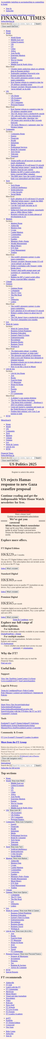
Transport (14, 156)
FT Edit (9, 985)
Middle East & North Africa (21, 64)
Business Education (18, 333)
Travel (13, 391)
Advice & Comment (18, 967)
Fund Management (18, 250)
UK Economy (16, 98)
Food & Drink (16, 380)
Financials (15, 138)
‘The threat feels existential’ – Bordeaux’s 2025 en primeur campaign (27, 403)
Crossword (10, 1025)
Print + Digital (15, 634)
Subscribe (9, 11)
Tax (12, 963)
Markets (9, 219)
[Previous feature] (1, 417)
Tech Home (15, 185)
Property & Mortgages (19, 956)
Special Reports (12, 972)
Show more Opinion (20, 892)
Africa (13, 51)
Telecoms (14, 154)
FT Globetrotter (17, 393)
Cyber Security (16, 192)
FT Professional (7, 643)
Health (13, 140)
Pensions (14, 961)
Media (13, 145)
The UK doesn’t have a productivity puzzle (27, 114)
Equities (14, 239)
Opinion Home (16, 288)
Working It (15, 346)
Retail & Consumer (18, 149)
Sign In (9, 8)
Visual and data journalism (16, 996)
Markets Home (16, 223)
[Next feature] (45, 417)
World (8, 33)
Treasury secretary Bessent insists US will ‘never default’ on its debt (27, 88)
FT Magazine (16, 382)
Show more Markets (20, 858)
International (6, 763)
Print (8, 634)
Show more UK (15, 810)
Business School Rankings (21, 331)
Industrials (15, 143)
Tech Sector (15, 152)
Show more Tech (17, 847)
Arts (12, 376)
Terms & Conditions (20, 620)
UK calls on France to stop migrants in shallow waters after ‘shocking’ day (26, 117)
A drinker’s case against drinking (23, 398)
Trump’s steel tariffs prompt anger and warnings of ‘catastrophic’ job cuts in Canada (25, 272)
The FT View (16, 293)
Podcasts (9, 1003)
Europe (13, 58)
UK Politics (15, 100)
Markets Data (16, 228)
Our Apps (9, 1027)
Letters (13, 302)
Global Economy (17, 42)
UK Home (15, 96)
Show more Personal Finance (30, 954)
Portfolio (9, 1020)
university (17, 648)
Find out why (6, 663)
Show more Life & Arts (24, 931)
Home (8, 31)
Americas (14, 62)
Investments (15, 959)
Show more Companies (24, 822)
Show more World (18, 781)
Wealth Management (19, 243)
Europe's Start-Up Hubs (20, 335)
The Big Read (16, 295)
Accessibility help (8, 2)
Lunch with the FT (13, 987)
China (13, 49)
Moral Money (16, 246)
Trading (14, 252)
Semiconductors (17, 190)
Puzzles (14, 389)
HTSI (8, 416)
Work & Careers (12, 324)
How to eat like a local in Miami (23, 367)
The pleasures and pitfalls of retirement (26, 355)
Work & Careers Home (20, 329)
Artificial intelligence (19, 187)
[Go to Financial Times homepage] (23, 19)
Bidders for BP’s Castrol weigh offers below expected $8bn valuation (25, 173)
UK (12, 44)
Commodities (16, 234)
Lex (12, 297)
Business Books (17, 342)
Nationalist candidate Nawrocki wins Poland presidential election (25, 74)
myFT (8, 1018)
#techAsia (10, 991)
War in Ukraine (17, 60)
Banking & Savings (18, 965)
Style (13, 387)
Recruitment (15, 340)
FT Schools (10, 1007)
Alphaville (15, 226)
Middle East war (17, 40)
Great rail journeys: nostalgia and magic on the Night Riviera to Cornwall (27, 408)
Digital (3, 634)
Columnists (15, 290)
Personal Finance (17, 105)
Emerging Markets (18, 55)
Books (13, 378)
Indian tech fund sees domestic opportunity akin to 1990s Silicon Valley (27, 211)
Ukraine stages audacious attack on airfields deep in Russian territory (28, 70)
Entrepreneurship (17, 337)
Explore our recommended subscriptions (23, 516)
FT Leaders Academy (14, 1014)
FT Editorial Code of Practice (29, 756)
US (12, 46)
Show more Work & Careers (29, 911)
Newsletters (10, 998)
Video (8, 1000)
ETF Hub (14, 248)
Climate (9, 281)
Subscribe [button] (5, 21)
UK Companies (17, 102)
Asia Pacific (15, 53)
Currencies (15, 237)
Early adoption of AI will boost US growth (27, 165)
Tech (8, 181)
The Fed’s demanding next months (24, 320)
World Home (16, 37)
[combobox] (23, 24)
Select (3, 568)
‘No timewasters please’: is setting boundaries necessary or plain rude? (24, 352)
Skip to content (34, 2)
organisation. (28, 648)
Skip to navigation (22, 2)
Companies (10, 129)
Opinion (9, 284)
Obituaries (15, 299)
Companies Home (18, 134)
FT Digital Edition (13, 1023)
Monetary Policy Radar (20, 241)
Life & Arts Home (18, 373)
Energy (13, 136)
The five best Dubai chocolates (23, 400)
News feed (10, 1005)
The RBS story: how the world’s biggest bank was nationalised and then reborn (26, 177)
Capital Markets (17, 232)
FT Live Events (12, 1009)
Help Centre (10, 1031)
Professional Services (19, 147)
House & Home (17, 384)
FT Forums (10, 1012)
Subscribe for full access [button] (10, 768)
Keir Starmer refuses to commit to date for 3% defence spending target (27, 83)
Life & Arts (10, 369)
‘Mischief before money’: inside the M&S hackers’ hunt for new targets (27, 168)
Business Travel (17, 344)
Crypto (13, 230)
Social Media (16, 194)
